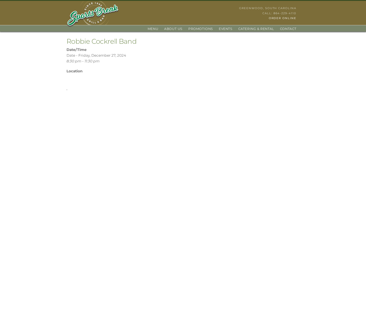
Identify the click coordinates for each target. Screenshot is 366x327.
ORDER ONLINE (282, 18)
